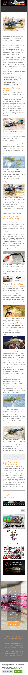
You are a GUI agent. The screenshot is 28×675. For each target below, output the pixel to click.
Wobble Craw (8, 68)
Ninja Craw (20, 66)
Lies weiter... (14, 624)
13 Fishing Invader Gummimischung (12, 81)
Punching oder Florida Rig (12, 411)
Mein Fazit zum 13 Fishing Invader (11, 84)
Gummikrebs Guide (8, 496)
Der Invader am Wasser (9, 82)
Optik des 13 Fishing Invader (10, 79)
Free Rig (15, 352)
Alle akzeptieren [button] (18, 671)
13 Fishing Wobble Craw (10, 498)
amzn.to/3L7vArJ (16, 458)
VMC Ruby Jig (13, 322)
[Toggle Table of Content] (18, 77)
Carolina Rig (15, 381)
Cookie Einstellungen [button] (7, 671)
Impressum (14, 659)
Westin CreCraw (14, 588)
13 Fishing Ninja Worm (9, 494)
